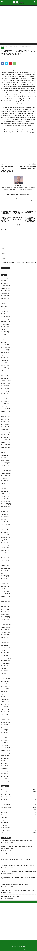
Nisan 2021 (3, 388)
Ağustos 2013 (4, 624)
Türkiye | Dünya (5, 820)
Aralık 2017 (4, 491)
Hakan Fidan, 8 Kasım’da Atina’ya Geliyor (13, 854)
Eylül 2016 (3, 529)
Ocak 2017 (3, 519)
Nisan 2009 (3, 758)
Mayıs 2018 (4, 478)
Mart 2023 (3, 329)
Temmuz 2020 (4, 411)
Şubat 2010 (4, 732)
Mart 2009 (3, 760)
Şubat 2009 (4, 763)
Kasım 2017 (4, 493)
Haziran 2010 (4, 722)
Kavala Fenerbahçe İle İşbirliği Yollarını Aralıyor (14, 884)
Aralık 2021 (4, 368)
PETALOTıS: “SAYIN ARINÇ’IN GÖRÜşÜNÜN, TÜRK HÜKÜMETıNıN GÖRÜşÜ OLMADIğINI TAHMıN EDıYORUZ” (30, 219)
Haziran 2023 (4, 321)
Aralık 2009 (4, 737)
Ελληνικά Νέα (4, 832)
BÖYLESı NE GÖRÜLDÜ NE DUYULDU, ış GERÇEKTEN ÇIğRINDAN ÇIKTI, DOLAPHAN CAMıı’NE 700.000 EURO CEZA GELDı (30, 200)
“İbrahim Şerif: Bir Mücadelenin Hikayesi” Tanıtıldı (15, 860)
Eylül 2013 (3, 622)
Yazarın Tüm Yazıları (24, 194)
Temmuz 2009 (4, 750)
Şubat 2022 (4, 362)
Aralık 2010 (4, 706)
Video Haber (4, 825)
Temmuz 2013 (4, 627)
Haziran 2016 (4, 537)
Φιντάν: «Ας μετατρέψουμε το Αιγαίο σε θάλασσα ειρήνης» (18, 871)
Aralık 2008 (4, 768)
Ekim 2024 (3, 280)
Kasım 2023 (4, 308)
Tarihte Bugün (4, 817)
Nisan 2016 (3, 542)
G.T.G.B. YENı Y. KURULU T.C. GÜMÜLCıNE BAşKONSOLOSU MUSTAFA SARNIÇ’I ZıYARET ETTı (6, 219)
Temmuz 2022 (4, 350)
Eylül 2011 (3, 683)
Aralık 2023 (4, 306)
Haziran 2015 (4, 568)
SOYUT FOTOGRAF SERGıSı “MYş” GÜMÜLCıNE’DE (5, 207)
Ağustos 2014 (4, 593)
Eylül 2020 (3, 406)
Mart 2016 (3, 545)
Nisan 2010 (3, 727)
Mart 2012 (3, 668)
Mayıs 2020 (4, 416)
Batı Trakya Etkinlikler (6, 802)
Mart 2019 (3, 452)
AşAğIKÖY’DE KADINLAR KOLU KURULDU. (30, 212)
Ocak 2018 (3, 488)
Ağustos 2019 (4, 439)
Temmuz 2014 (4, 596)
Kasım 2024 (4, 278)
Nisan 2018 (3, 480)
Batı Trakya (4, 799)
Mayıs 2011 (4, 694)
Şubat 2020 (4, 424)
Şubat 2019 (4, 455)
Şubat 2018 (4, 486)
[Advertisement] (18, 24)
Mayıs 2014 (4, 601)
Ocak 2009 (3, 766)
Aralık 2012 (4, 645)
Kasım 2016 (4, 524)
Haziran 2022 (4, 352)
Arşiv (7, 46)
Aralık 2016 (4, 522)
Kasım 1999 (4, 781)
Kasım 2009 (4, 740)
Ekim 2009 (3, 742)
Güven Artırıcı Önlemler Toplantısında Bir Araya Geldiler (17, 865)
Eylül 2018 (3, 468)
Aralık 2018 (4, 460)
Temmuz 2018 (4, 473)
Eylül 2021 (3, 375)
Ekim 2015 (3, 558)
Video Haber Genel (5, 827)
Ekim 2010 (3, 712)
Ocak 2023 (3, 334)
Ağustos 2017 (4, 501)
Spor (2, 814)
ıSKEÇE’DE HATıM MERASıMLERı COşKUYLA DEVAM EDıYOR (18, 212)
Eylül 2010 (3, 714)
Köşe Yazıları (4, 809)
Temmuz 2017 (4, 504)
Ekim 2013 (3, 619)
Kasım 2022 (4, 339)
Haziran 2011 (4, 691)
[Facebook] (2, 63)
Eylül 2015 (3, 560)
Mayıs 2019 (4, 447)
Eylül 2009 (3, 745)
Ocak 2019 (3, 457)
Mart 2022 (3, 360)
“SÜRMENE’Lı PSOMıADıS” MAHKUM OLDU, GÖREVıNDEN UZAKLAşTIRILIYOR (18, 207)
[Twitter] (6, 63)
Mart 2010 (3, 730)
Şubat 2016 (4, 547)
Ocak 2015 (3, 581)
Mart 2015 (3, 576)
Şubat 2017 (4, 516)
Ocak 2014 (3, 611)
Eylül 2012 (3, 653)
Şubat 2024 (4, 301)
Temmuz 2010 (4, 719)
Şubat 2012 (4, 671)
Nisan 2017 (3, 511)
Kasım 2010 (4, 709)
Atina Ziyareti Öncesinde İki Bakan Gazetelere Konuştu (17, 840)
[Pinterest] (10, 63)
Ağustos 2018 (4, 470)
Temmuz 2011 (4, 688)
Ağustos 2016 (4, 532)
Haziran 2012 (4, 660)
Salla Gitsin (4, 812)
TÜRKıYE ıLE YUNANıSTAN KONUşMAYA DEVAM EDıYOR (5, 199)
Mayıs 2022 (4, 355)
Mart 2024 (3, 298)
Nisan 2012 (3, 665)
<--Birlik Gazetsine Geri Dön (18, 946)
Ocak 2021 (3, 396)
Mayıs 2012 (4, 663)
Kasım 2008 (4, 771)
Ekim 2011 (3, 681)
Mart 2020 (3, 421)
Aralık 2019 (4, 429)
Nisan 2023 (3, 326)
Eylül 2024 (3, 283)
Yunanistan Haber (5, 830)
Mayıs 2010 (4, 724)
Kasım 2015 (4, 555)
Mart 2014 (3, 606)
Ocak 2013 (3, 642)
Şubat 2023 (4, 332)
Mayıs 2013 (4, 632)
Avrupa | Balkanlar (5, 794)
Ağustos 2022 (4, 347)
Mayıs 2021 (4, 385)
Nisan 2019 (3, 450)
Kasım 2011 (4, 678)
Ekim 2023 (3, 311)
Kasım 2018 (4, 463)
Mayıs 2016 (4, 540)
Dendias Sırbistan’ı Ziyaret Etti (10, 896)
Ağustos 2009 (4, 748)
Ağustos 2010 (4, 717)
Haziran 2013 (4, 629)
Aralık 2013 (4, 614)
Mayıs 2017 (4, 509)
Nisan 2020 (3, 419)
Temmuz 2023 (4, 319)
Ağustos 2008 (4, 778)
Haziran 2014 (4, 599)
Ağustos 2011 (4, 686)
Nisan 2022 (3, 357)
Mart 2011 (3, 699)
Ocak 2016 (3, 550)
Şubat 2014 (4, 609)
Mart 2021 (3, 391)
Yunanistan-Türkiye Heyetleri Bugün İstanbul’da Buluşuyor (18, 890)
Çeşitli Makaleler (12, 194)
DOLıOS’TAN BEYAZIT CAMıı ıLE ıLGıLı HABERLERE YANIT (17, 218)
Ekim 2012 (3, 650)
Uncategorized (4, 822)
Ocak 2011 (3, 704)
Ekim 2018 (3, 465)
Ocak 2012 (3, 673)
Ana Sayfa (3, 46)
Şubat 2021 (4, 393)
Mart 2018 (3, 483)
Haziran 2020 (4, 414)
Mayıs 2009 (4, 755)
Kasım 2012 (4, 647)
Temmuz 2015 (4, 565)
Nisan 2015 (3, 573)
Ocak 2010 (3, 735)
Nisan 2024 (3, 296)
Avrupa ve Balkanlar (6, 791)
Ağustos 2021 (4, 378)
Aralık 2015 (4, 552)
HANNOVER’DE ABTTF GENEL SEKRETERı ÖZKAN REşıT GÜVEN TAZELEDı (6, 213)
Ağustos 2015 (4, 563)
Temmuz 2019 (4, 442)
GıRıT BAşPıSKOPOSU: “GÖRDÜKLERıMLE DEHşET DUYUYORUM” (18, 199)
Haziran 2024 (4, 290)
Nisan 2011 (3, 696)
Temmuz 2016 (4, 534)
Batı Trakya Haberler (6, 807)
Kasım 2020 (4, 401)
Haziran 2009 (4, 753)
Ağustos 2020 (4, 409)
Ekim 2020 (3, 403)
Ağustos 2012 (4, 655)
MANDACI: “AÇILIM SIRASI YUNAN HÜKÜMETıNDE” (28, 167)
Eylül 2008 (3, 776)
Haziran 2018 (4, 475)
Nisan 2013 (3, 635)
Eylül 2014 (3, 591)
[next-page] (19, 225)
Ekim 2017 (3, 496)
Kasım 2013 (4, 617)
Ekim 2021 (3, 373)
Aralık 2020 (4, 398)
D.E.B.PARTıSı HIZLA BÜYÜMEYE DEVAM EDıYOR (29, 207)
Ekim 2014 (3, 588)
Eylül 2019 (3, 437)
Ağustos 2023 (4, 316)
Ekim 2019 (3, 434)
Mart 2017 (3, 514)
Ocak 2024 (3, 303)
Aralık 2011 (3, 676)
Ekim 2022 (3, 342)
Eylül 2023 (3, 314)
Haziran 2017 (4, 506)
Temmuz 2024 (4, 288)
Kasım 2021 (4, 370)
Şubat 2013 (4, 640)
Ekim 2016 (3, 527)
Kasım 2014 (4, 586)
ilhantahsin (8, 57)
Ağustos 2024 (4, 285)
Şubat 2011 (3, 701)
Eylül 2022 (3, 344)
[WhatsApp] (14, 63)
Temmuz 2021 (4, 380)
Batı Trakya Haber (5, 804)
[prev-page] (17, 225)
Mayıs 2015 (4, 570)
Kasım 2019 (4, 432)
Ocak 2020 (3, 427)
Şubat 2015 (4, 578)
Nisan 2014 (3, 604)
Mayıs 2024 (4, 293)
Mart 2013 (3, 637)
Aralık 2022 (4, 337)
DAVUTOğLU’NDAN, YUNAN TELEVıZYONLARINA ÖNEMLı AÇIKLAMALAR (8, 169)
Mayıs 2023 (4, 324)
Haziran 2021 (4, 383)
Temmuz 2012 (4, 658)
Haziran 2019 (4, 445)
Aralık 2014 (4, 583)
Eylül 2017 (3, 498)
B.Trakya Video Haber (6, 797)
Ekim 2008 (3, 773)
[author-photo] (18, 180)
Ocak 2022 (3, 365)
